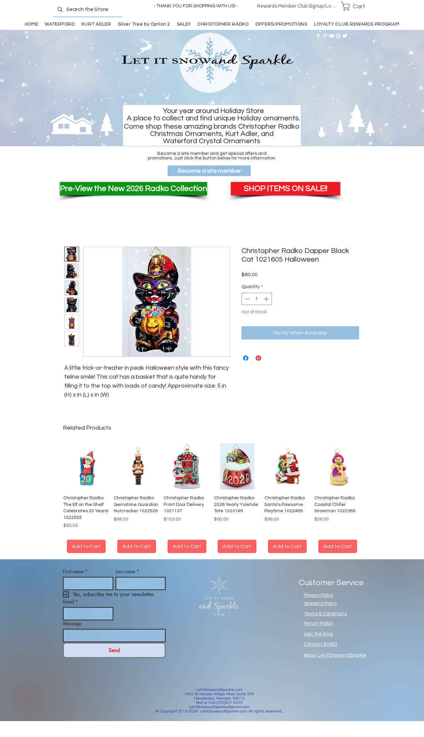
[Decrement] (246, 299)
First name (75, 571)
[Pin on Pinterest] (258, 358)
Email (70, 601)
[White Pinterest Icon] (325, 36)
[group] (212, 498)
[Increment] (267, 299)
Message (72, 623)
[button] (357, 6)
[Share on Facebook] (246, 358)
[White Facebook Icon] (318, 36)
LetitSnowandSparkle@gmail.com (219, 707)
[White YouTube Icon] (332, 36)
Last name (127, 571)
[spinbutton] (257, 299)
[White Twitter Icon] (345, 36)
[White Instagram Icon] (338, 36)
